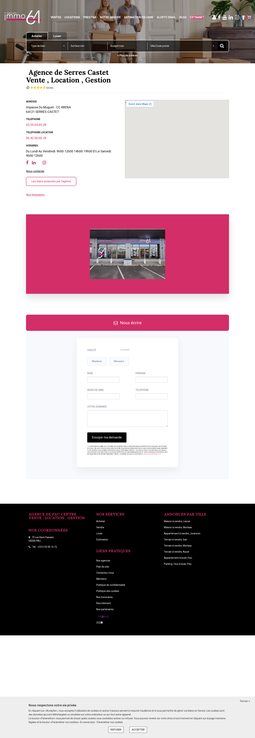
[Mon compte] (214, 17)
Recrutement (103, 603)
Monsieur (119, 361)
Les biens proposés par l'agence (51, 181)
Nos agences (103, 560)
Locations (72, 17)
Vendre (100, 527)
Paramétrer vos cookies (110, 722)
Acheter (100, 521)
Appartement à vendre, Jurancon (182, 533)
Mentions (101, 578)
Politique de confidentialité (110, 585)
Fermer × (245, 701)
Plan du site (102, 566)
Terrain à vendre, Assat (176, 551)
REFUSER (115, 729)
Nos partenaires (105, 609)
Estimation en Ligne (138, 17)
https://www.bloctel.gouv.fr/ (152, 454)
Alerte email (166, 17)
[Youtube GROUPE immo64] (224, 17)
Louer (99, 533)
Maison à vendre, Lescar (177, 521)
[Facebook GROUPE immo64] (219, 17)
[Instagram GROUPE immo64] (237, 17)
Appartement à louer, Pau (178, 557)
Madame (97, 361)
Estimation (102, 539)
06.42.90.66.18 (36, 138)
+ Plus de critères (127, 55)
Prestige (89, 17)
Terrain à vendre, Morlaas (178, 545)
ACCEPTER (138, 729)
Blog (182, 17)
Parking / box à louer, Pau (178, 564)
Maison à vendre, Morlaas (178, 527)
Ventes (56, 17)
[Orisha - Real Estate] (103, 617)
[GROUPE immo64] (23, 17)
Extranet (197, 17)
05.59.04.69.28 (36, 125)
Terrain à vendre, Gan (175, 539)
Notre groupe (110, 17)
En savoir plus (87, 722)
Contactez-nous (105, 572)
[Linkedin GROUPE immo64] (231, 17)
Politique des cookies (107, 591)
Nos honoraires (35, 194)
